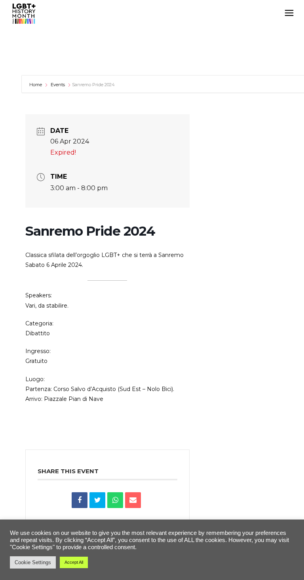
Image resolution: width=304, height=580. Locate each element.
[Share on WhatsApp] (115, 500)
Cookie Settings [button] (33, 562)
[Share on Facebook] (79, 500)
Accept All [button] (74, 562)
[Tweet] (97, 500)
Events (58, 84)
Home (36, 84)
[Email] (133, 500)
